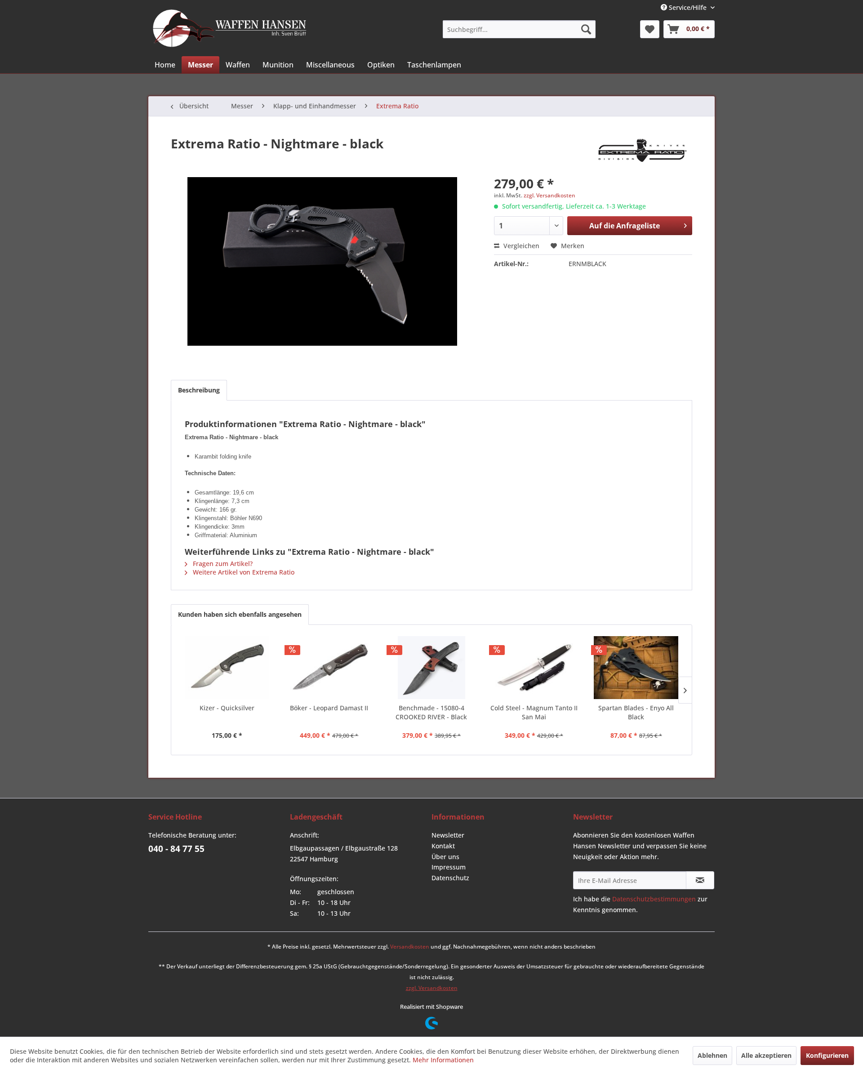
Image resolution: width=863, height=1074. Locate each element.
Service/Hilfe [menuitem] (687, 7)
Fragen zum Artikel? (222, 563)
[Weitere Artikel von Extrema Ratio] (642, 152)
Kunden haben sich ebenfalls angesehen (240, 614)
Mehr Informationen (443, 1060)
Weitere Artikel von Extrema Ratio (242, 572)
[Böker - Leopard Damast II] (329, 667)
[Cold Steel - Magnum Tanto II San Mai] (533, 667)
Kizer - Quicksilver (227, 708)
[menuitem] (519, 29)
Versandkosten (409, 946)
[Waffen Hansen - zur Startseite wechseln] (230, 28)
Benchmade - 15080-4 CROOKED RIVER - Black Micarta (431, 713)
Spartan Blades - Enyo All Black (636, 712)
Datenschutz (450, 877)
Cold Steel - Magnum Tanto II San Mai (534, 712)
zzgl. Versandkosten (549, 195)
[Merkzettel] (649, 29)
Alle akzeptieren (766, 1055)
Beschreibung (199, 390)
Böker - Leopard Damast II (329, 708)
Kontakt (443, 846)
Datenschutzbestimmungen (654, 899)
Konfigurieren (827, 1055)
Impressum (449, 867)
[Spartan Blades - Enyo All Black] (636, 667)
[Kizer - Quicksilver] (226, 667)
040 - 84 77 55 (176, 849)
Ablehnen (712, 1055)
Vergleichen (520, 245)
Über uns (445, 856)
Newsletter (448, 835)
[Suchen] (586, 29)
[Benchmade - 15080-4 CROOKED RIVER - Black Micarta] (431, 667)
